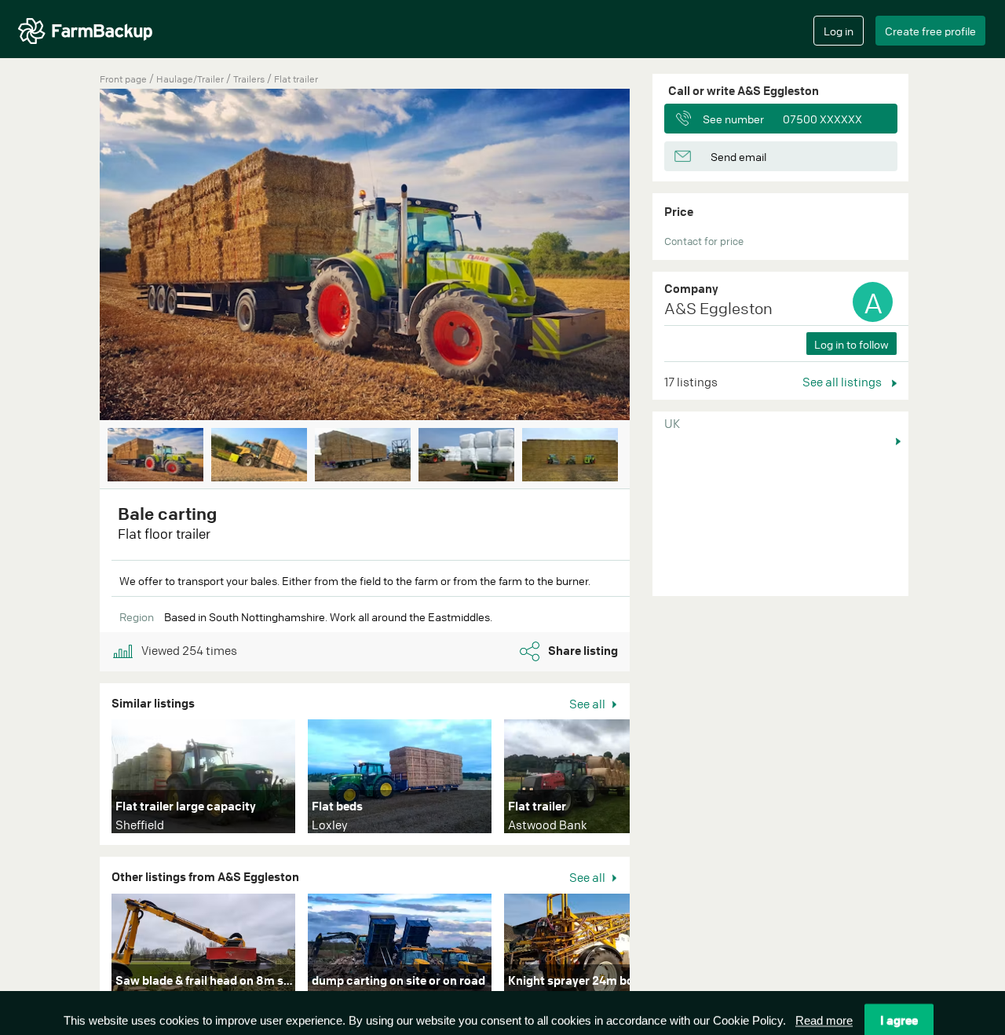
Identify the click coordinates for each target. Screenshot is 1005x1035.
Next (653, 256)
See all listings (843, 381)
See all (588, 703)
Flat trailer (296, 79)
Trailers (250, 79)
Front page (123, 79)
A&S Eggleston (718, 308)
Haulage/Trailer (191, 79)
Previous (76, 256)
